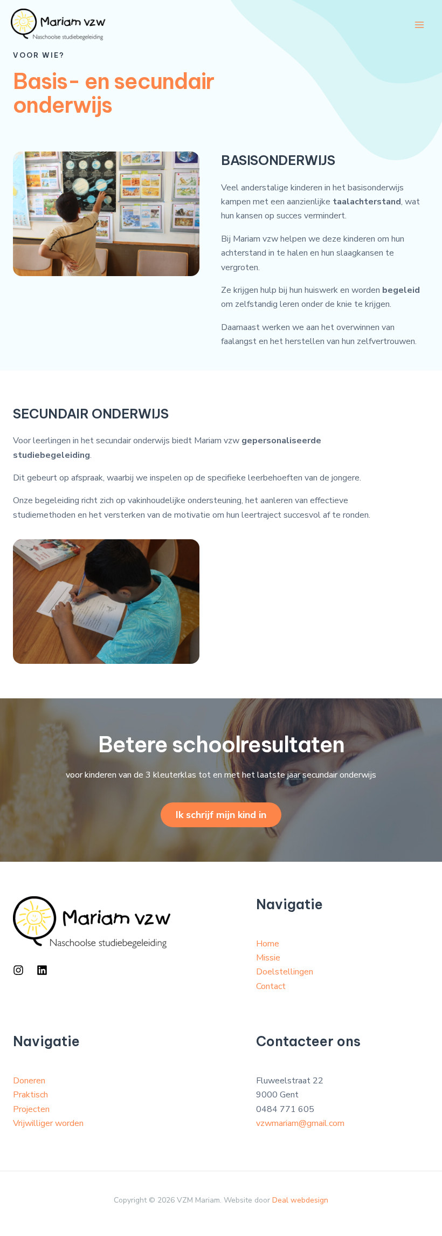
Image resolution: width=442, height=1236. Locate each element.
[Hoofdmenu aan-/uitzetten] (419, 25)
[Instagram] (18, 970)
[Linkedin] (42, 970)
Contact (271, 986)
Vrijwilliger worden (48, 1123)
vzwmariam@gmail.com (300, 1123)
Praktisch (30, 1095)
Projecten (31, 1109)
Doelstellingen (284, 972)
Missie (268, 958)
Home (267, 944)
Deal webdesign (300, 1200)
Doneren (29, 1081)
